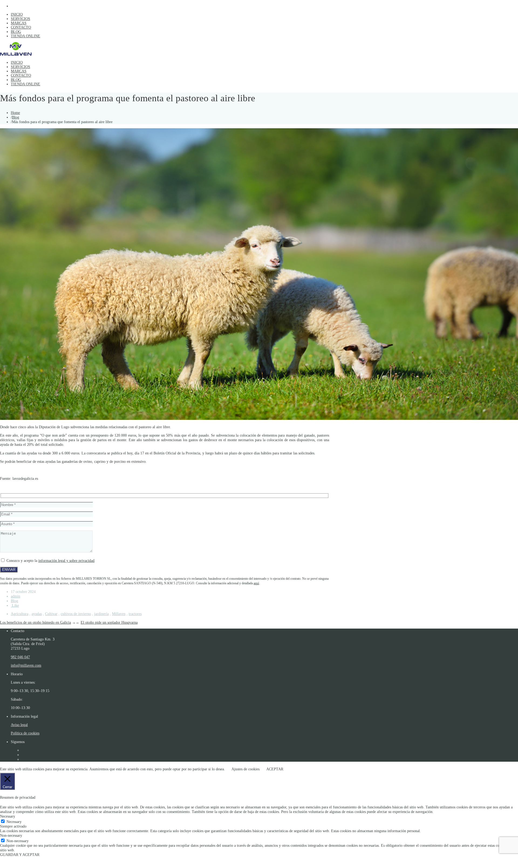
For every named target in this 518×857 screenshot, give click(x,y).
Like (15, 605)
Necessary (14, 821)
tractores (135, 614)
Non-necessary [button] (11, 835)
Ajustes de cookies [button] (245, 769)
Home (15, 112)
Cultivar (51, 614)
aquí (256, 583)
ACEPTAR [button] (274, 769)
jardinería (101, 614)
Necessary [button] (7, 816)
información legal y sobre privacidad (66, 560)
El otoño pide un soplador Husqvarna (109, 622)
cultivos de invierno (76, 614)
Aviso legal (19, 725)
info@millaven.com (26, 665)
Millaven (118, 614)
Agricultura (19, 614)
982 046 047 (20, 657)
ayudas (37, 614)
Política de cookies (25, 733)
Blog (15, 117)
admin (15, 596)
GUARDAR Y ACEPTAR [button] (19, 854)
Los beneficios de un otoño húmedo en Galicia (35, 622)
